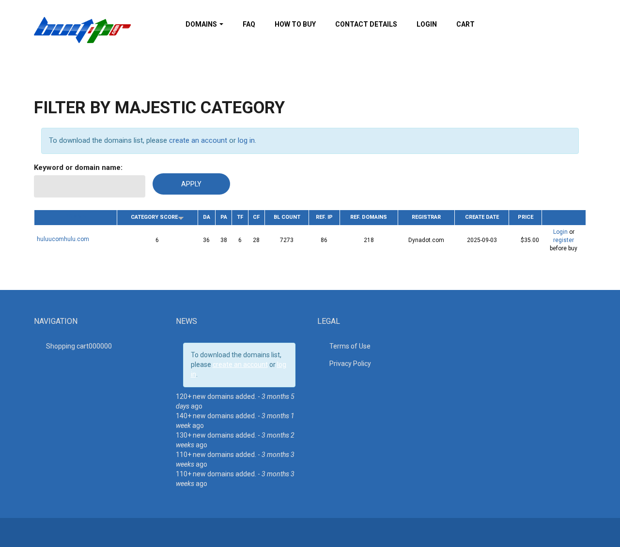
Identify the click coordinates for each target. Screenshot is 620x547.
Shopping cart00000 (79, 346)
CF (256, 217)
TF (240, 217)
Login (427, 24)
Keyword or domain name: (78, 167)
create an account (198, 140)
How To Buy (295, 24)
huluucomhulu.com (63, 239)
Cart (465, 24)
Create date (482, 217)
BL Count (287, 217)
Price (525, 217)
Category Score (154, 217)
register (563, 240)
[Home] (82, 29)
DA (206, 217)
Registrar (426, 217)
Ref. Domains (368, 217)
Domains (202, 24)
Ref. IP (324, 217)
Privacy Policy (350, 363)
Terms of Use (350, 346)
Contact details (366, 24)
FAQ (249, 24)
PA (223, 217)
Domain (75, 216)
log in (246, 140)
